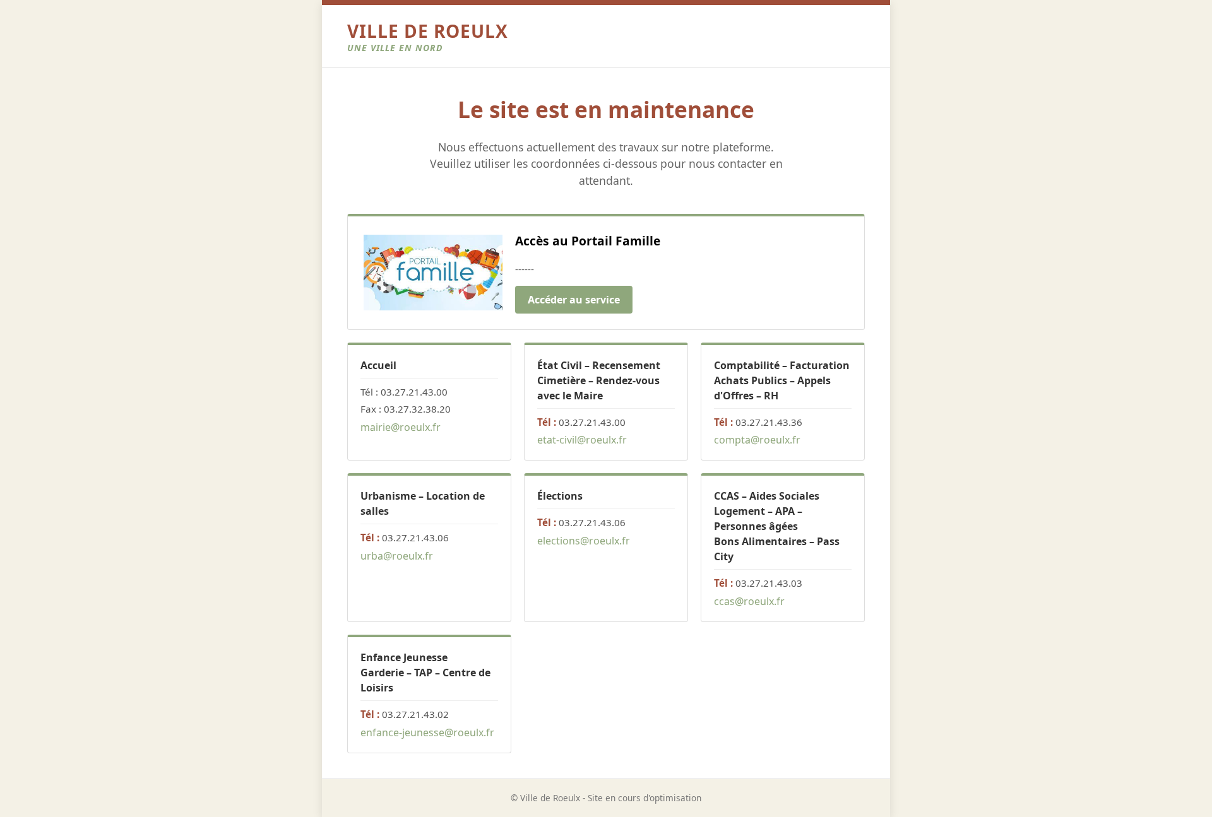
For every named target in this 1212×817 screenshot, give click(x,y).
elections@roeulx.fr (583, 541)
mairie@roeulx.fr (400, 427)
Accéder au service (574, 300)
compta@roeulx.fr (757, 440)
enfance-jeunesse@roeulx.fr (427, 732)
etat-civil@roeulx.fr (582, 440)
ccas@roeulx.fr (749, 601)
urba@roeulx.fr (396, 556)
